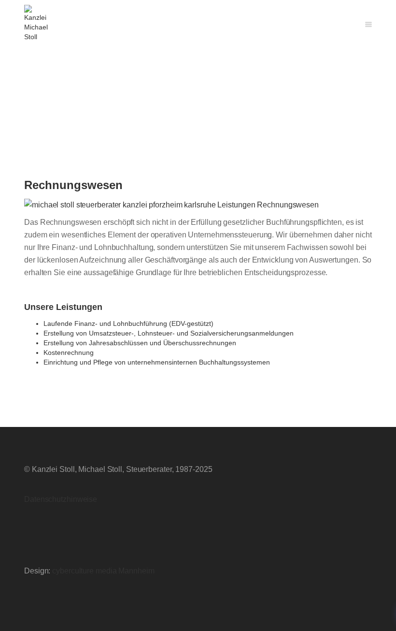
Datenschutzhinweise (60, 499)
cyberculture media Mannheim (103, 571)
